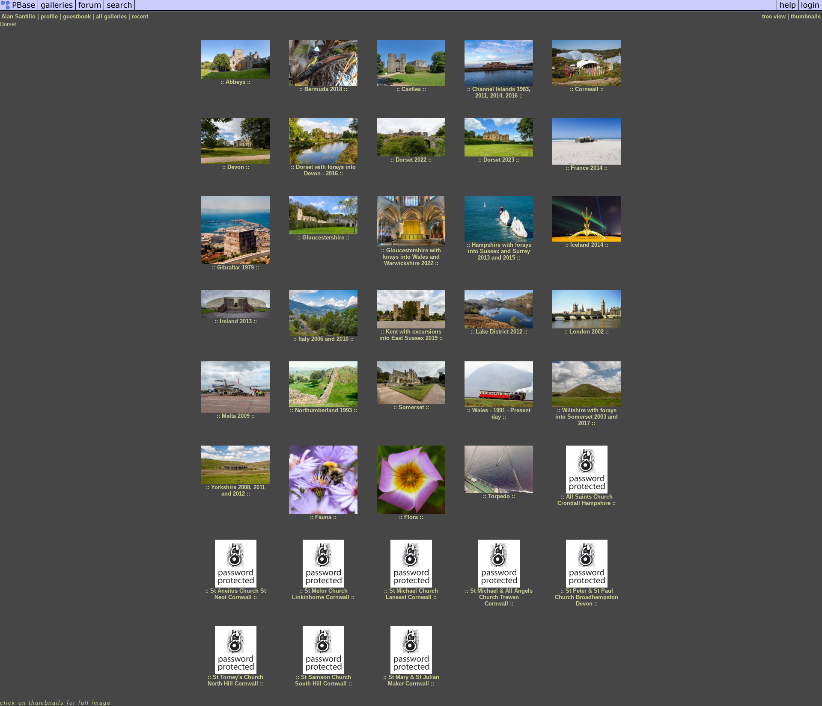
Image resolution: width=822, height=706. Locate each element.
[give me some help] (788, 10)
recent (140, 16)
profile (49, 16)
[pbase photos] (19, 10)
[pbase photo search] (119, 10)
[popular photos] (456, 10)
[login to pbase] (810, 10)
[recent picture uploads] (57, 10)
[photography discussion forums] (90, 10)
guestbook (77, 16)
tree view (774, 16)
